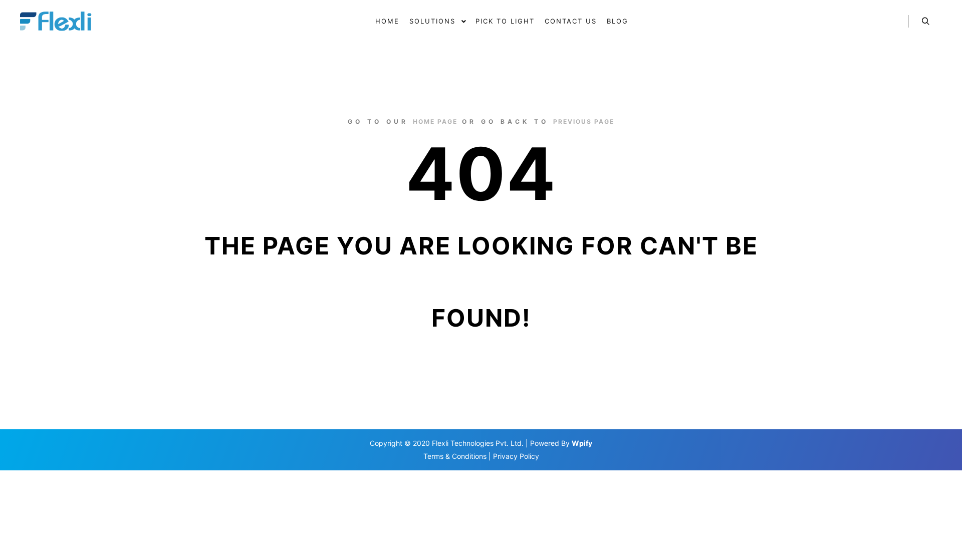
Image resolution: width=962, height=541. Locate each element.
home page (435, 121)
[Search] (925, 21)
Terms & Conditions (455, 456)
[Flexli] (57, 21)
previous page (583, 121)
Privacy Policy (516, 456)
